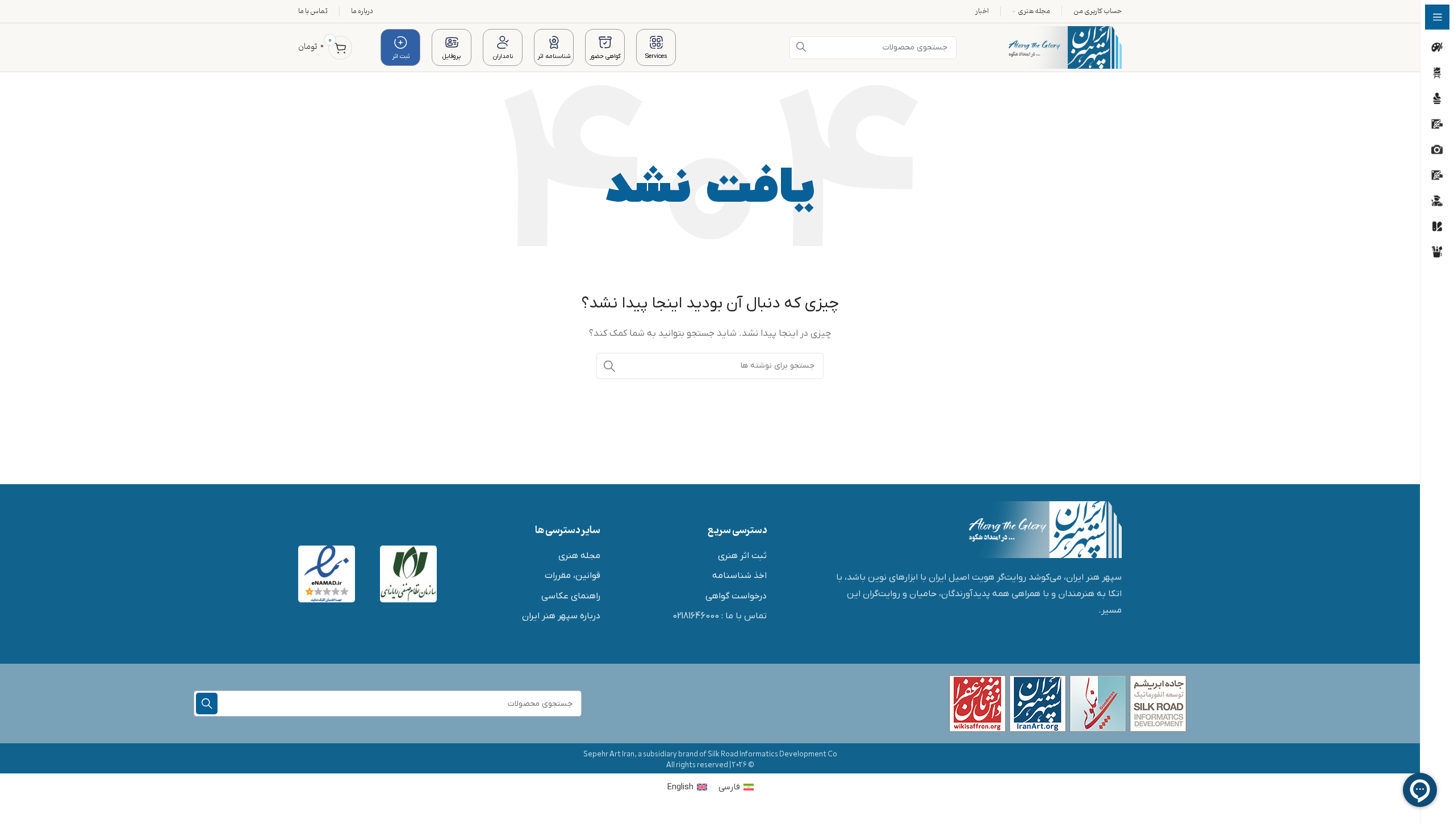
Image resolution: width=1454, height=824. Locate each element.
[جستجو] (609, 366)
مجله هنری (579, 555)
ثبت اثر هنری (742, 555)
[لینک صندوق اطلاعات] (656, 47)
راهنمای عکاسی (570, 596)
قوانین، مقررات (572, 575)
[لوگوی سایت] (1065, 47)
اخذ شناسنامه (739, 575)
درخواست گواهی (736, 596)
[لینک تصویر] (1045, 529)
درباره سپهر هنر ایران (561, 616)
